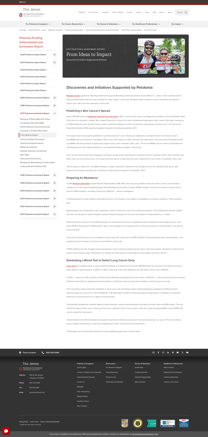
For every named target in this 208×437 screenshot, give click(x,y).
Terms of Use (34, 422)
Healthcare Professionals (173, 364)
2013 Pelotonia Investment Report (34, 198)
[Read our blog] (178, 353)
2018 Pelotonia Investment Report (34, 105)
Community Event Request (86, 377)
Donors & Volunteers (142, 364)
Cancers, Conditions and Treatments (89, 372)
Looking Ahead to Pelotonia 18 (33, 166)
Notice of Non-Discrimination (50, 422)
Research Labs (111, 377)
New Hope (24, 155)
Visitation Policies (83, 401)
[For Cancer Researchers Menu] (84, 24)
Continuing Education (171, 377)
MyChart (82, 12)
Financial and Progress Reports (74, 30)
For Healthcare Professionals (145, 24)
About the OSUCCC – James (37, 30)
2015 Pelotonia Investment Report (34, 183)
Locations (105, 12)
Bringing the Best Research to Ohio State (37, 162)
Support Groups (82, 396)
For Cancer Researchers (72, 24)
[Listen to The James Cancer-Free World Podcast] (173, 353)
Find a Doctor (93, 12)
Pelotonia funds (73, 96)
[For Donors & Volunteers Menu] (119, 24)
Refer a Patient (117, 12)
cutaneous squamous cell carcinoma (102, 116)
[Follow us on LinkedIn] (168, 353)
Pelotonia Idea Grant (81, 183)
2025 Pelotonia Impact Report (33, 54)
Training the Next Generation (32, 139)
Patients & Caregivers (85, 364)
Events (162, 12)
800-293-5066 (52, 352)
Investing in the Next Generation (34, 131)
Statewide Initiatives (28, 147)
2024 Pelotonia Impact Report (33, 62)
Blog (154, 12)
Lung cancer (71, 266)
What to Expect (82, 406)
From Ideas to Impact (29, 135)
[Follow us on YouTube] (187, 353)
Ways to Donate (140, 382)
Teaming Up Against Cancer (32, 143)
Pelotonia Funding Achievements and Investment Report (102, 30)
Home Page (22, 30)
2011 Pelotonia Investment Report (34, 214)
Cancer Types (81, 368)
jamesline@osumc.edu (37, 392)
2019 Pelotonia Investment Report (34, 98)
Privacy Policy (23, 422)
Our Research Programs (114, 368)
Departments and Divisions (173, 372)
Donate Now (139, 368)
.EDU (22, 2)
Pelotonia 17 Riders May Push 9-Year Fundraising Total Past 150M (35, 121)
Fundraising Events (141, 372)
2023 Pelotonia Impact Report (33, 70)
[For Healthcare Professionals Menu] (159, 24)
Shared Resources (112, 372)
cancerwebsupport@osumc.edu (145, 434)
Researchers (111, 364)
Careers (139, 12)
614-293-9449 (34, 388)
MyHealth (80, 387)
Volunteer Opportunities (143, 377)
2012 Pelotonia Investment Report (34, 206)
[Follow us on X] (182, 353)
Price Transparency (83, 392)
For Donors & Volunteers (107, 24)
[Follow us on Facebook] (158, 353)
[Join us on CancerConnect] (153, 353)
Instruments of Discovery (30, 158)
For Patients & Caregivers (37, 24)
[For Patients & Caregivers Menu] (49, 24)
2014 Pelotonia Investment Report (34, 191)
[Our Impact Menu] (182, 24)
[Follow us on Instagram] (163, 353)
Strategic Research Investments (33, 151)
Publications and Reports (55, 30)
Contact (129, 12)
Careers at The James (171, 382)
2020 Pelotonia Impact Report (33, 90)
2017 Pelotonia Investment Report (131, 30)
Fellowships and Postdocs (114, 382)
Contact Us (80, 382)
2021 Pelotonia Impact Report (33, 83)
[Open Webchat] (6, 431)
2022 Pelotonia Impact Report (33, 76)
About (170, 12)
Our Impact (176, 24)
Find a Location (29, 352)
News (147, 12)
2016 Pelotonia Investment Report (34, 175)
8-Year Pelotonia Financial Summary (35, 127)
